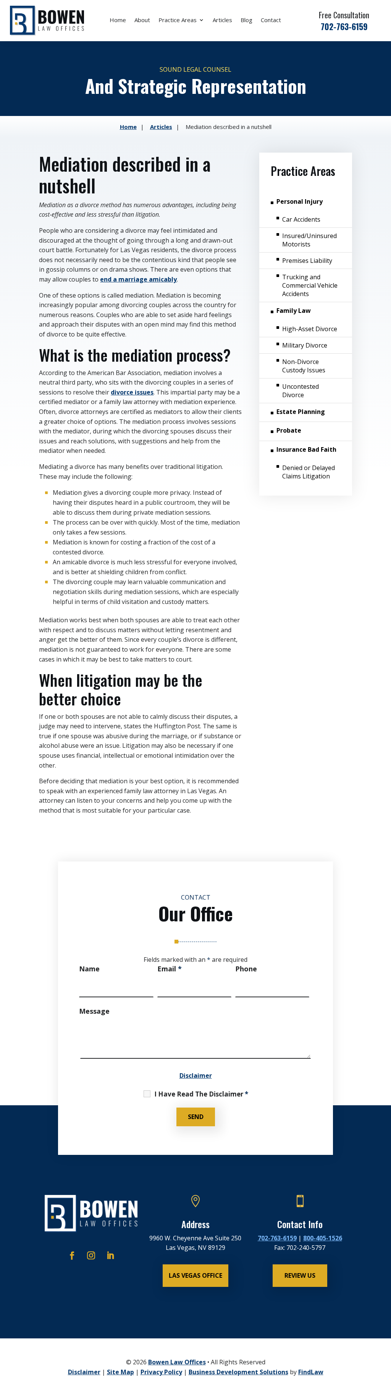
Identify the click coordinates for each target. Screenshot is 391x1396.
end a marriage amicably (138, 279)
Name (89, 968)
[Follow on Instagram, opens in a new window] (91, 1256)
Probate (288, 430)
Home (118, 20)
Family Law (293, 310)
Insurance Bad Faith (306, 449)
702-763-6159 (344, 26)
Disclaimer (195, 1075)
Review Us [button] (299, 1275)
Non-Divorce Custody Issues (303, 365)
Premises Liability (307, 260)
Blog (246, 20)
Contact (271, 20)
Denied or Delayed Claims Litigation (308, 472)
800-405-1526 (322, 1238)
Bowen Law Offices (177, 1362)
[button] (383, 1340)
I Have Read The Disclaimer (201, 1094)
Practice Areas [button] (177, 20)
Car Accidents (301, 219)
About (142, 20)
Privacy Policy (161, 1372)
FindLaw (310, 1372)
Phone (246, 968)
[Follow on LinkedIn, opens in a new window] (110, 1256)
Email (169, 968)
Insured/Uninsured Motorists (309, 240)
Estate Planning (300, 411)
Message (94, 1011)
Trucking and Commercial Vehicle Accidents (310, 285)
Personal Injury (299, 201)
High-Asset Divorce (309, 329)
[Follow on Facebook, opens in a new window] (72, 1256)
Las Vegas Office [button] (195, 1275)
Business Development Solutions (238, 1372)
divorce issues (132, 392)
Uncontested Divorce (300, 390)
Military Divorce (304, 345)
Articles (222, 20)
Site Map (120, 1372)
